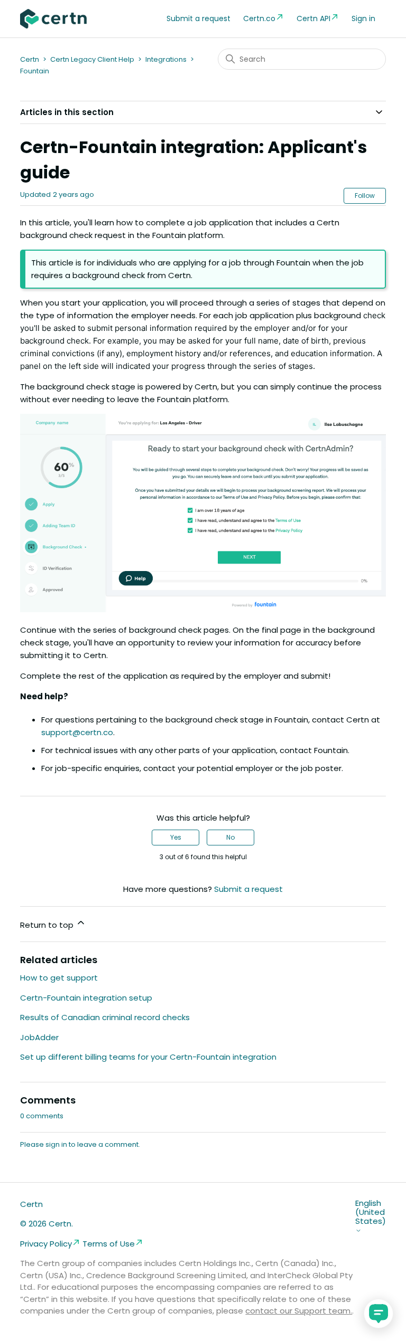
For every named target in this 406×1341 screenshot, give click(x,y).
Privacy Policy (46, 1243)
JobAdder (39, 1037)
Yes (175, 837)
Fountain (34, 71)
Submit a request (198, 18)
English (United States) (370, 1213)
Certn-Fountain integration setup (86, 997)
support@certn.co (77, 732)
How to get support (59, 977)
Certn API (313, 18)
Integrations (166, 59)
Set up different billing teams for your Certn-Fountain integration (148, 1056)
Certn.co (259, 18)
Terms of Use (108, 1243)
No (230, 837)
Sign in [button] (363, 18)
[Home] (53, 18)
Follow (365, 195)
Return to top (48, 924)
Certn (29, 59)
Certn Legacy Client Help (92, 59)
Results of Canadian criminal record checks (105, 1017)
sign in (56, 1144)
